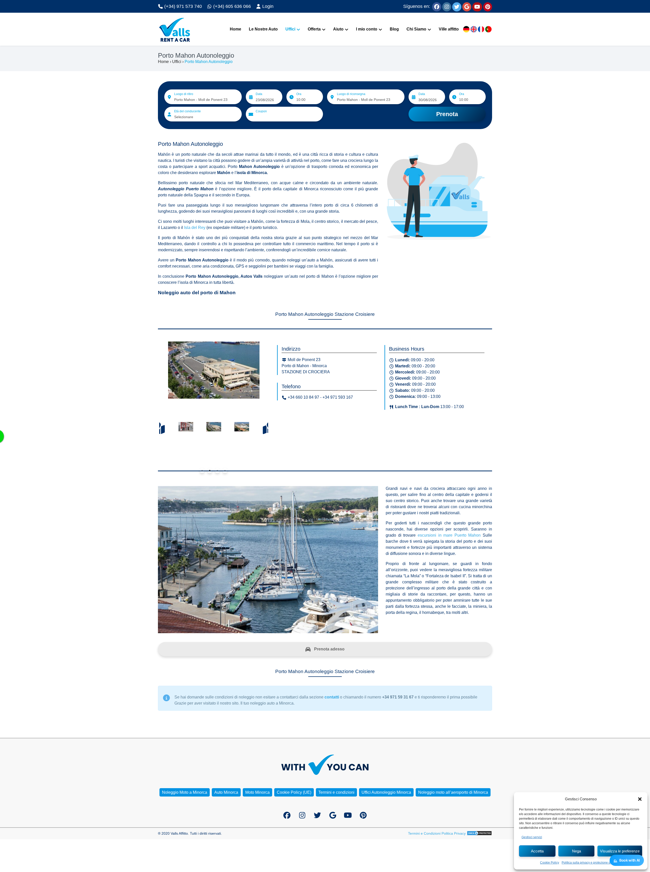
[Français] (481, 29)
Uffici (290, 29)
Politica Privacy (454, 833)
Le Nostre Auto (263, 29)
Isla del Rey (194, 227)
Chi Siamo (416, 29)
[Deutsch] (466, 29)
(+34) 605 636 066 (231, 6)
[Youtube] (477, 6)
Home (235, 29)
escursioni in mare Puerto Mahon (448, 535)
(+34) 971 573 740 (182, 6)
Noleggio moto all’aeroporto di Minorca (453, 792)
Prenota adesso (329, 649)
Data (259, 94)
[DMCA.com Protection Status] (479, 833)
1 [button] (202, 470)
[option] (213, 371)
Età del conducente (187, 111)
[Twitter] (456, 6)
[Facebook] (436, 6)
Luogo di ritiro (183, 94)
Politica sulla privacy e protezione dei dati (590, 862)
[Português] (488, 29)
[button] (639, 799)
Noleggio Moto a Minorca (184, 792)
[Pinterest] (487, 6)
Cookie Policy (549, 862)
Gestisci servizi (532, 837)
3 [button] (217, 470)
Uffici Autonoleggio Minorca (386, 792)
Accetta (537, 851)
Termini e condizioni (336, 792)
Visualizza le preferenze (620, 851)
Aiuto (338, 29)
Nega (576, 851)
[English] (473, 29)
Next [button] (269, 428)
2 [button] (209, 470)
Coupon (261, 111)
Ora (298, 94)
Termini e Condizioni (424, 833)
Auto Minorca (226, 792)
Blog (394, 29)
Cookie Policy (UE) (294, 792)
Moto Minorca (257, 792)
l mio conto (366, 29)
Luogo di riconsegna (351, 94)
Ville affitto (449, 29)
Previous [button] (157, 428)
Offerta (314, 29)
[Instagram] (446, 6)
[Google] (466, 6)
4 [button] (225, 470)
